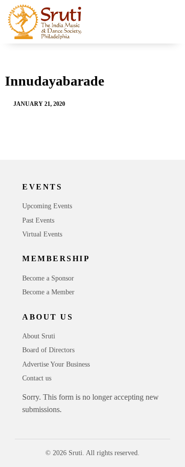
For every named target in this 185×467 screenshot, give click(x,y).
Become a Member (48, 292)
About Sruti (38, 336)
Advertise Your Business (56, 364)
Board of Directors (48, 350)
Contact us (36, 378)
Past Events (38, 220)
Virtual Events (42, 234)
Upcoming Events (47, 206)
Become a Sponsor (48, 278)
